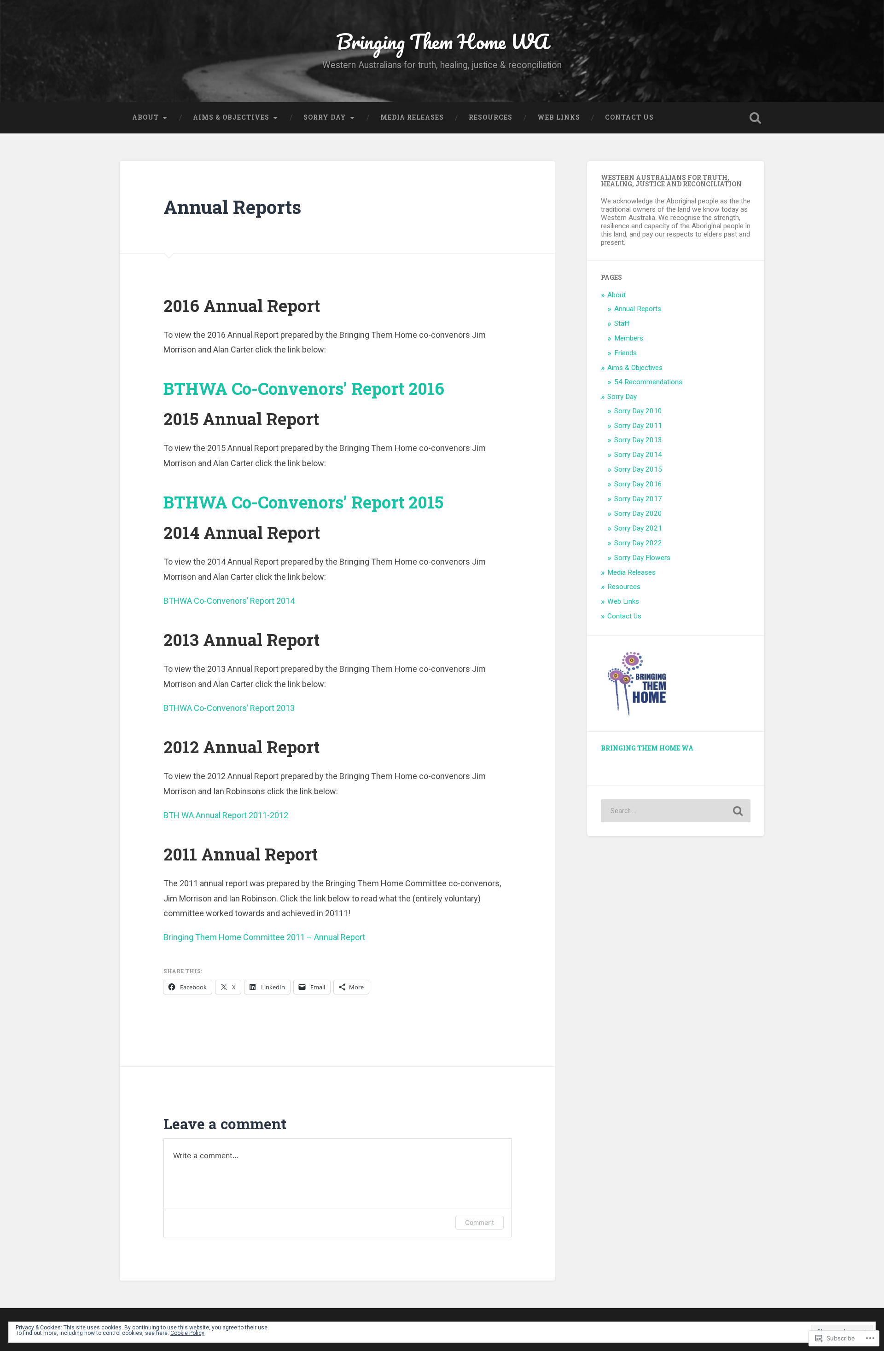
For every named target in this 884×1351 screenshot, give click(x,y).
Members (628, 338)
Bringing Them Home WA (442, 41)
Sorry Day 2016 (638, 484)
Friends (625, 353)
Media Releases (412, 117)
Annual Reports (637, 309)
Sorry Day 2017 (638, 499)
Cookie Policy (187, 1333)
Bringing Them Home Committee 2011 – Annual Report (264, 937)
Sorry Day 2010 (638, 411)
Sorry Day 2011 (638, 425)
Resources (490, 117)
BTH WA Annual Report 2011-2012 (225, 815)
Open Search (755, 117)
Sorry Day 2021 (638, 528)
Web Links (558, 117)
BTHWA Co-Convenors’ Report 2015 (303, 502)
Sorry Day (324, 117)
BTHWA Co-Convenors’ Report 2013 (229, 708)
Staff (622, 323)
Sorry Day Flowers (642, 558)
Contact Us (629, 117)
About (145, 117)
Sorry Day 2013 (638, 440)
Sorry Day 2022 (638, 543)
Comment (479, 1222)
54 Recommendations (648, 382)
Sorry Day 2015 (638, 469)
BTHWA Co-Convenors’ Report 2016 (303, 388)
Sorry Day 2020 (638, 513)
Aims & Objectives (231, 117)
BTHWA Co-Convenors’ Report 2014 (229, 601)
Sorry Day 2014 (638, 454)
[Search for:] (675, 810)
